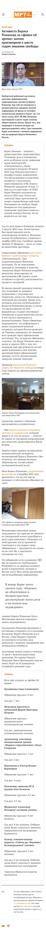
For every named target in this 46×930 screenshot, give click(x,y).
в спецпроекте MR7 (23, 903)
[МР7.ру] (23, 15)
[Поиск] (43, 15)
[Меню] (3, 15)
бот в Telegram (26, 906)
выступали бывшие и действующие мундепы (22, 254)
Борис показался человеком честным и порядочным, (21, 431)
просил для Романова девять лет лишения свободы (19, 366)
